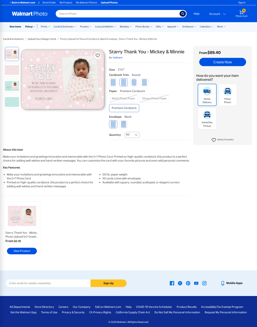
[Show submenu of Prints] (49, 26)
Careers (63, 307)
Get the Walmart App (23, 312)
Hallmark (117, 57)
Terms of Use (49, 312)
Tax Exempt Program (230, 307)
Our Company (81, 307)
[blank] (113, 124)
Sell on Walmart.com (108, 307)
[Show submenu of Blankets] (131, 26)
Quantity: (115, 135)
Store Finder (49, 2)
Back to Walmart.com (23, 2)
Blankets (124, 26)
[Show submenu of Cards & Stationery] (75, 26)
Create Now (222, 62)
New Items (15, 26)
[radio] (12, 54)
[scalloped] (144, 82)
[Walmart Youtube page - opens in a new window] (196, 283)
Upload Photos (109, 2)
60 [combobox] (128, 134)
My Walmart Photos (86, 2)
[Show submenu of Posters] (90, 26)
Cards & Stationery (64, 26)
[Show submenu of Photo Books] (151, 26)
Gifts (158, 26)
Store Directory (44, 307)
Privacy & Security (73, 312)
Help (196, 13)
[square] (113, 82)
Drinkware (187, 26)
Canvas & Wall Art (104, 26)
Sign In (241, 2)
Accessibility (209, 307)
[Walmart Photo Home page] (30, 14)
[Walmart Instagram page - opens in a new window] (204, 283)
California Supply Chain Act (133, 312)
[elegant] (134, 82)
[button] (222, 140)
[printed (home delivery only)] (123, 124)
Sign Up (108, 283)
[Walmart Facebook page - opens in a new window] (172, 283)
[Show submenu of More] (224, 26)
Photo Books (142, 26)
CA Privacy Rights (100, 312)
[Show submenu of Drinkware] (195, 26)
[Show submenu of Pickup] (35, 26)
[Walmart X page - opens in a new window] (180, 283)
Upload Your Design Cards (42, 39)
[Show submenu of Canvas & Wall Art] (115, 26)
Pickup (29, 26)
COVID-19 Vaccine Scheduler (154, 307)
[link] (22, 229)
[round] (123, 82)
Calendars (205, 26)
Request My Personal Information (226, 312)
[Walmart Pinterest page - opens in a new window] (188, 283)
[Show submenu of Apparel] (177, 26)
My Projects (66, 2)
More (220, 26)
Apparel (171, 26)
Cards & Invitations (13, 39)
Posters (84, 26)
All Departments (20, 307)
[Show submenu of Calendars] (212, 26)
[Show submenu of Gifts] (162, 26)
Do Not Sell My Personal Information (177, 312)
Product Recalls (187, 307)
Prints (44, 26)
